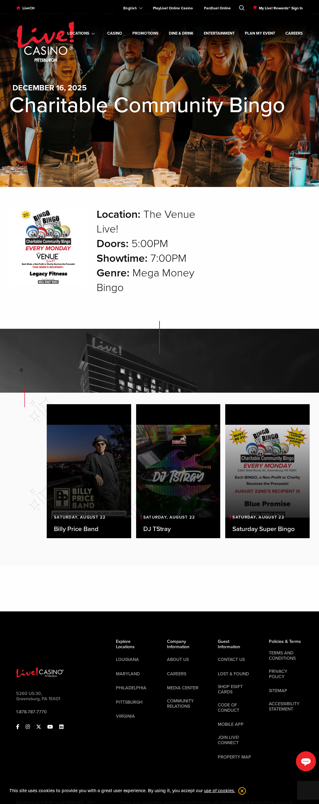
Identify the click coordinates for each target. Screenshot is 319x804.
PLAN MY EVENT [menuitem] (260, 33)
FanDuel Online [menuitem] (217, 8)
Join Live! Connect (228, 740)
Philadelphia (131, 688)
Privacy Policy (278, 674)
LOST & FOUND (233, 674)
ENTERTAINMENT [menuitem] (219, 33)
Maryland (128, 674)
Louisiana (127, 659)
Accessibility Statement (284, 706)
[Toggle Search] (241, 6)
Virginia (125, 716)
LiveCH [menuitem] (28, 8)
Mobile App (231, 724)
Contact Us (231, 659)
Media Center (182, 688)
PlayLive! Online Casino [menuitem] (173, 8)
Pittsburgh (129, 702)
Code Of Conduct (228, 707)
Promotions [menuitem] (145, 33)
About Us (178, 659)
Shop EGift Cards (230, 689)
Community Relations (180, 703)
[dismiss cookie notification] (240, 791)
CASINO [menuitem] (114, 33)
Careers (176, 674)
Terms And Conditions (282, 655)
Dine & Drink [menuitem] (181, 33)
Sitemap (278, 690)
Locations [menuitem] (78, 33)
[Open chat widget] (306, 761)
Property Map (234, 757)
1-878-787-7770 (31, 712)
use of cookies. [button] (219, 790)
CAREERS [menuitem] (294, 33)
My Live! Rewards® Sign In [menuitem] (281, 8)
